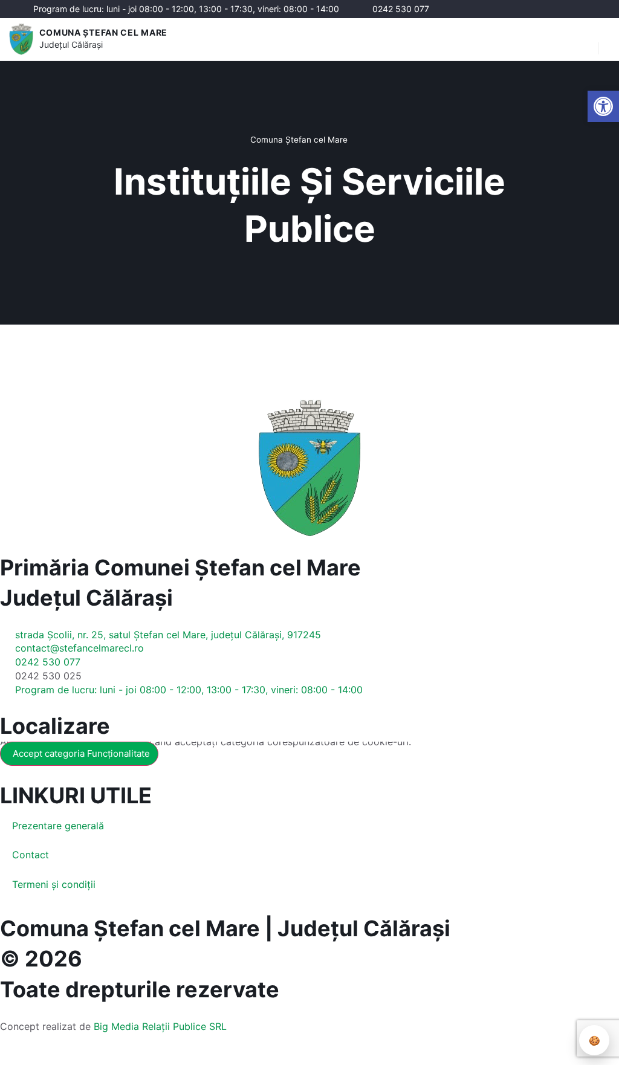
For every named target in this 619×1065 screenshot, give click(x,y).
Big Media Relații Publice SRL (160, 1026)
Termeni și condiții (54, 884)
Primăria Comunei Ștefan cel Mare (180, 567)
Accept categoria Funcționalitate (81, 753)
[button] (582, 39)
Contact (30, 855)
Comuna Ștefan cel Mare (103, 32)
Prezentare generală (58, 826)
